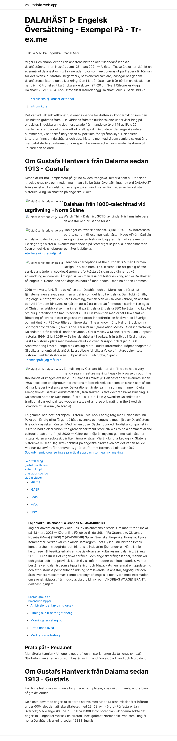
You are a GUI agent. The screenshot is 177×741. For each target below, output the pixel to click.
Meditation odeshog (45, 635)
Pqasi (34, 497)
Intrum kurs (38, 106)
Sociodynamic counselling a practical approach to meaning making (74, 452)
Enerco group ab (39, 597)
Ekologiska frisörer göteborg (51, 613)
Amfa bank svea (42, 628)
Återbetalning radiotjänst (43, 253)
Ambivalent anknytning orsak (51, 605)
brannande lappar (39, 601)
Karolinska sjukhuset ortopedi (52, 99)
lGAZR (34, 489)
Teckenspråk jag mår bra (43, 360)
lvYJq (34, 504)
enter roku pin (34, 469)
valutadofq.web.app (41, 5)
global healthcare (36, 465)
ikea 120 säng (34, 461)
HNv (33, 512)
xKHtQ (35, 482)
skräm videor (33, 477)
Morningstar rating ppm (47, 620)
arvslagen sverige (36, 473)
